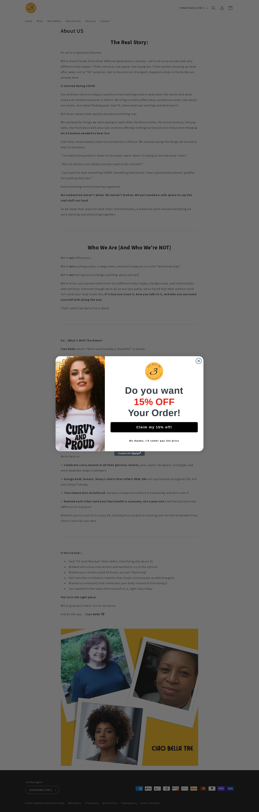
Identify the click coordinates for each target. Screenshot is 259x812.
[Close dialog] (199, 361)
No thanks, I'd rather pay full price (154, 441)
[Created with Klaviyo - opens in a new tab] (129, 453)
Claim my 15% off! (154, 427)
